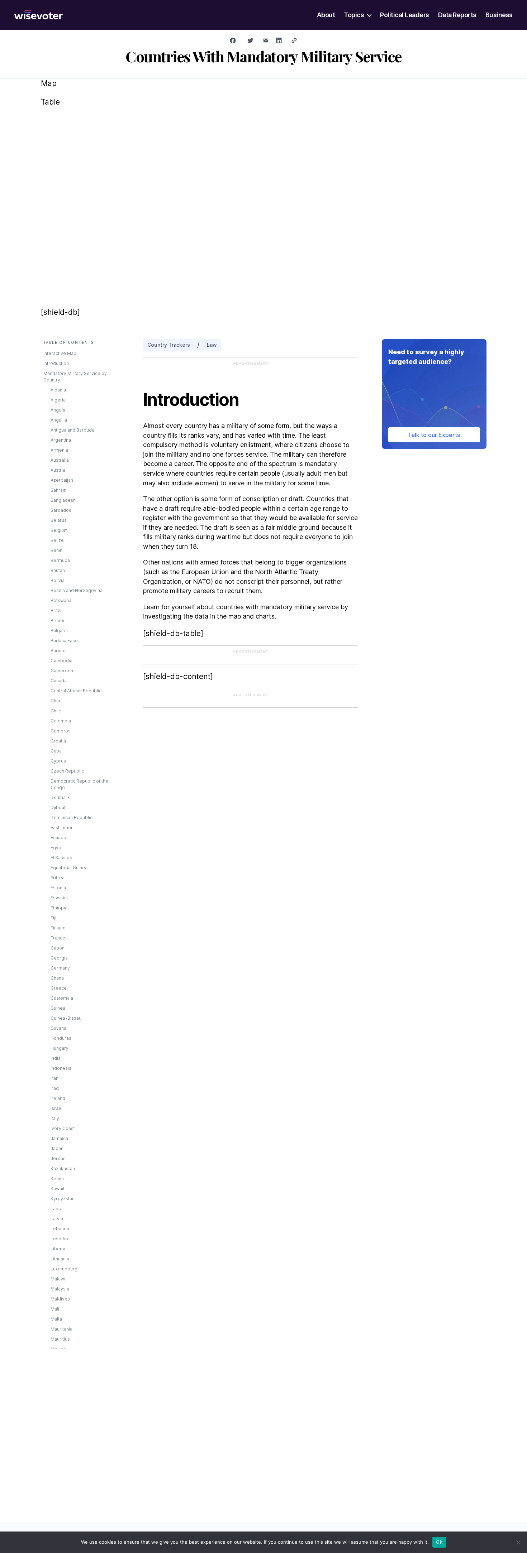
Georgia (59, 958)
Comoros (61, 731)
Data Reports (457, 15)
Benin (56, 550)
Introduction (56, 363)
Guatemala (62, 998)
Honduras (61, 1038)
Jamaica (59, 1138)
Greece (59, 988)
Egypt (57, 847)
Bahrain (58, 490)
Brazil (56, 610)
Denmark (60, 797)
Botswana (61, 600)
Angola (58, 410)
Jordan (58, 1158)
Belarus (59, 520)
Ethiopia (59, 907)
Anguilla (59, 420)
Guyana (58, 1028)
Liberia (58, 1248)
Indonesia (61, 1068)
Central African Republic (76, 690)
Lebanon (60, 1228)
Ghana (57, 978)
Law (212, 345)
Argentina (61, 440)
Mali (55, 1309)
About (326, 15)
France (58, 938)
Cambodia (61, 660)
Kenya (57, 1178)
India (56, 1058)
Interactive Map (59, 353)
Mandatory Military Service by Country (75, 377)
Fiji (53, 917)
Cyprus (58, 761)
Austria (58, 470)
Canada (59, 680)
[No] (518, 1542)
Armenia (59, 450)
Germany (60, 968)
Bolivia (58, 580)
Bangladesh (63, 500)
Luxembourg (64, 1268)
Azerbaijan (62, 480)
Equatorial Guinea (69, 867)
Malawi (58, 1279)
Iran (54, 1078)
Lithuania (60, 1258)
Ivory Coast (63, 1128)
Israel (56, 1108)
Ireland (58, 1098)
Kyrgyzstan (63, 1198)
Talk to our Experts (434, 434)
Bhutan (58, 570)
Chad (56, 700)
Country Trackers (168, 345)
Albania (58, 390)
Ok (439, 1542)
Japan (57, 1148)
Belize (57, 540)
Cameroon (62, 670)
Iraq (55, 1088)
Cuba (56, 751)
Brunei (57, 620)
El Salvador (62, 857)
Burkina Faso (64, 640)
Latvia (57, 1218)
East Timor (62, 827)
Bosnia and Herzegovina (77, 590)
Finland (58, 928)
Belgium (59, 530)
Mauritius (60, 1339)
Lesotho (59, 1238)
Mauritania (61, 1329)
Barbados (61, 510)
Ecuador (59, 837)
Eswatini (59, 897)
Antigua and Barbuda (72, 430)
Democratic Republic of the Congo (79, 784)
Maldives (60, 1299)
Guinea (58, 1008)
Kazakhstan (63, 1168)
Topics (354, 15)
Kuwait (58, 1188)
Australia (60, 460)
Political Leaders (404, 15)
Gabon (58, 948)
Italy (55, 1118)
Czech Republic (67, 771)
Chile (56, 710)
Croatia (58, 741)
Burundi (59, 650)
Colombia (61, 720)
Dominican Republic (71, 817)
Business (499, 15)
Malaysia (60, 1289)
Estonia (58, 887)
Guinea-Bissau (66, 1018)
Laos (56, 1208)
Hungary (59, 1048)
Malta (56, 1319)
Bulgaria (59, 630)
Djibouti (59, 807)
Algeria (58, 400)
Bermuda (60, 560)
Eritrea (58, 877)
